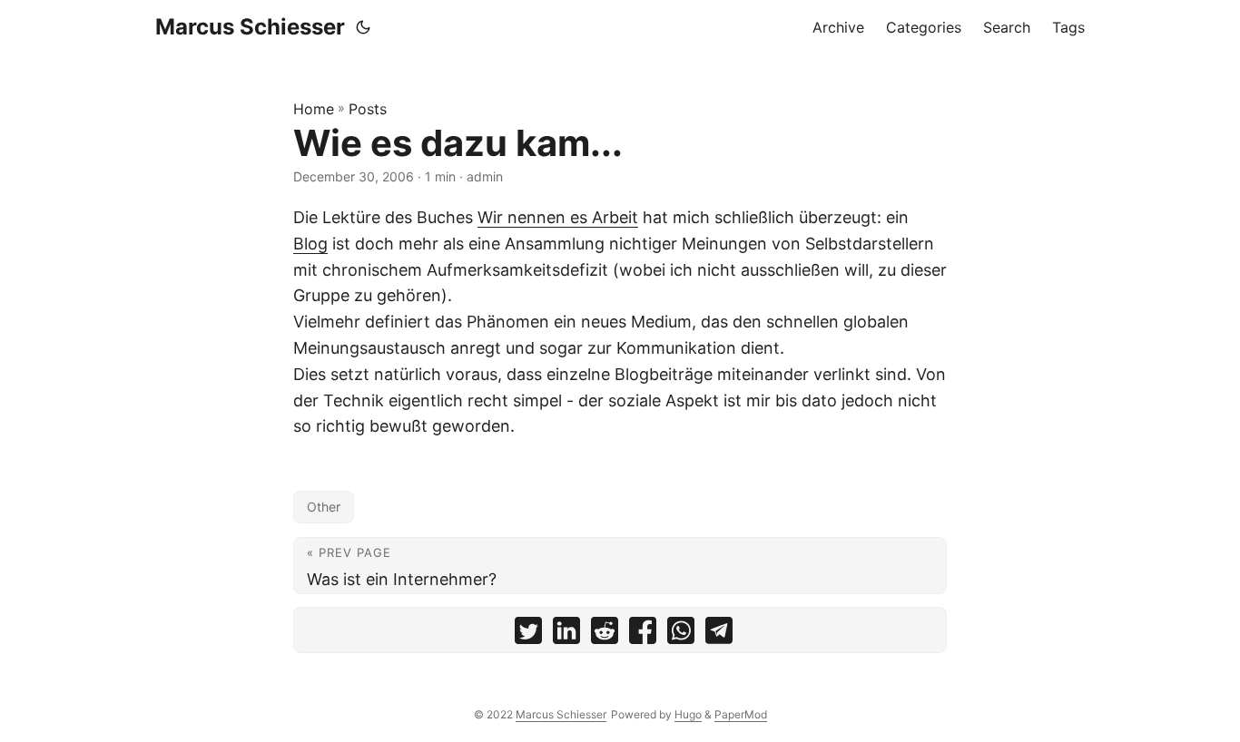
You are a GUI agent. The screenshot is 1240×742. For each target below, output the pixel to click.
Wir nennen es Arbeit (557, 217)
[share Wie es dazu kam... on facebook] (642, 634)
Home (313, 109)
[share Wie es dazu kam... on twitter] (528, 634)
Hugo (688, 714)
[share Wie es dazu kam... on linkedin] (566, 634)
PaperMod (740, 714)
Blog (310, 243)
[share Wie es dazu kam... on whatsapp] (680, 634)
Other (323, 506)
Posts (368, 109)
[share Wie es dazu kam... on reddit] (604, 634)
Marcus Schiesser (250, 27)
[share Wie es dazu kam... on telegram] (719, 634)
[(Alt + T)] (363, 27)
